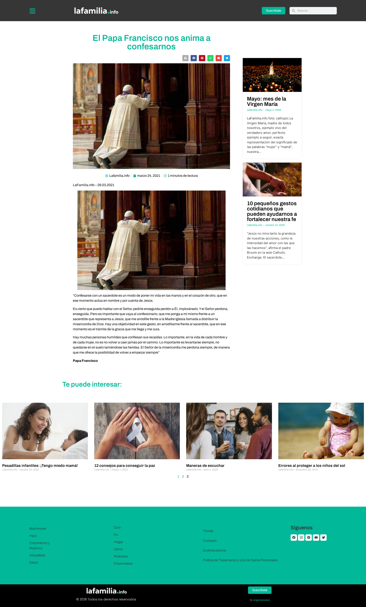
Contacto (210, 540)
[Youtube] (316, 537)
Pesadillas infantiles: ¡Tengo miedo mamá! (40, 465)
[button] (185, 58)
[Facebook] (294, 537)
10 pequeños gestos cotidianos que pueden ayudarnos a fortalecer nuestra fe (272, 211)
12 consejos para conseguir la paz (124, 465)
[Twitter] (323, 537)
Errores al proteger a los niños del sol (311, 465)
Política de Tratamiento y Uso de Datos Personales (240, 560)
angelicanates (261, 600)
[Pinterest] (308, 537)
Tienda (208, 531)
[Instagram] (301, 537)
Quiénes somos (214, 550)
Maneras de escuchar (205, 465)
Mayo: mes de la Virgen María (266, 101)
